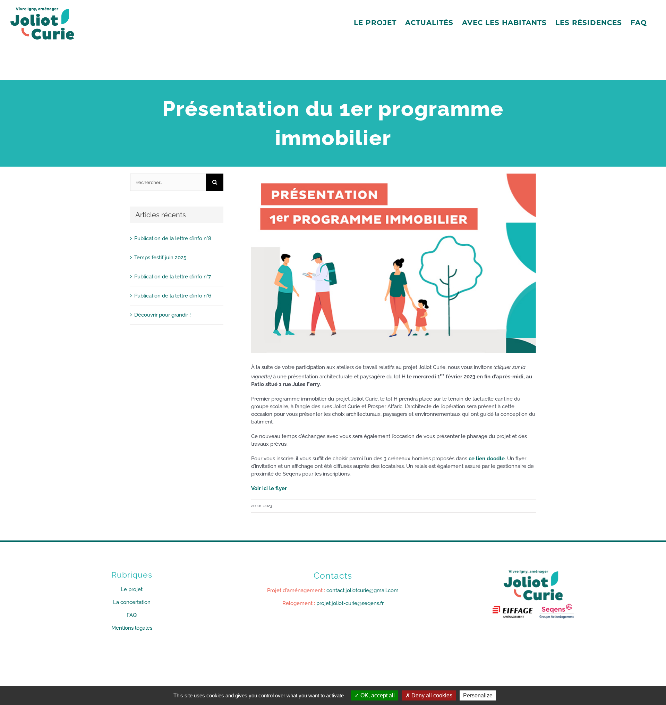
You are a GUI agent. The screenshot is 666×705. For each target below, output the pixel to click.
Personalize (478, 695)
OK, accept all (377, 695)
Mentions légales (131, 628)
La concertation (132, 602)
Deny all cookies (431, 695)
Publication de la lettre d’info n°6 (172, 296)
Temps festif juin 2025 (160, 257)
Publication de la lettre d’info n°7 (172, 277)
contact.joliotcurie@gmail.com (362, 590)
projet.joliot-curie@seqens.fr (350, 603)
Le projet (132, 589)
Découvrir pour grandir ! (162, 315)
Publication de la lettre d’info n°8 (172, 238)
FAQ (132, 615)
